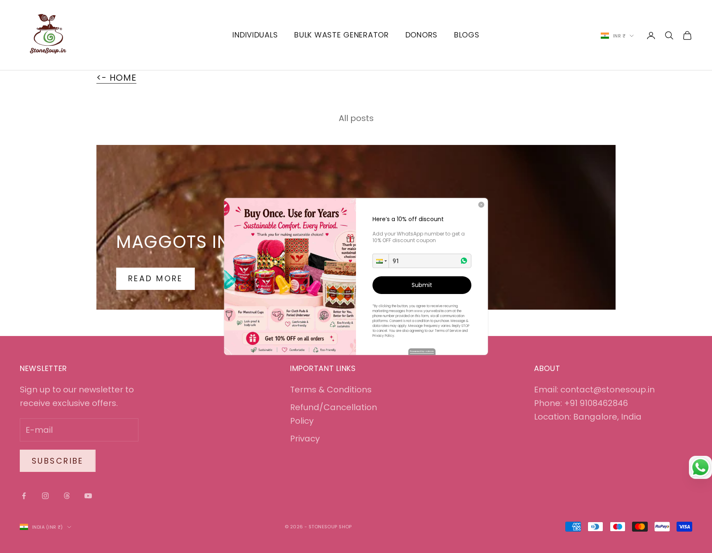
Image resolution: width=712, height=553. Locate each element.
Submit (422, 285)
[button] (381, 261)
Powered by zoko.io (422, 351)
